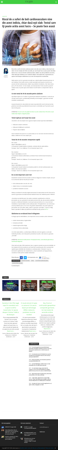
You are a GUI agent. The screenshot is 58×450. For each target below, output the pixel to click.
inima (32, 260)
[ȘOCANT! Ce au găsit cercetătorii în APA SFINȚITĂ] (22, 428)
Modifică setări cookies (25, 448)
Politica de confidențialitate (38, 448)
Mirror (46, 209)
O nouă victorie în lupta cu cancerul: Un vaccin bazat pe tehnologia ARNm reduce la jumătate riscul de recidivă (29, 309)
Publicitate (42, 431)
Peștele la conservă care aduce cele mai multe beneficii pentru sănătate (47, 285)
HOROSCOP (10, 283)
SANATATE (4, 16)
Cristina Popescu (6, 76)
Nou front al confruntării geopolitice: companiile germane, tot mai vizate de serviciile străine (47, 307)
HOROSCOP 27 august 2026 (10, 285)
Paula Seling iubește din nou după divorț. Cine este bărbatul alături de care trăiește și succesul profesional (29, 286)
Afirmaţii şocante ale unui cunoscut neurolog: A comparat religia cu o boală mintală (30, 440)
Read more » (10, 331)
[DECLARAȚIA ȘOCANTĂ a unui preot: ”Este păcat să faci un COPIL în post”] (22, 434)
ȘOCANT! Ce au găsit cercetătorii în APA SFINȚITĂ (30, 427)
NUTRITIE (44, 281)
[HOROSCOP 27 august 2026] (3, 427)
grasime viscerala (25, 260)
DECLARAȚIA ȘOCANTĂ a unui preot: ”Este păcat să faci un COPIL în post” (30, 434)
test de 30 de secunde (17, 263)
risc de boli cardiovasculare (42, 260)
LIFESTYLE (29, 281)
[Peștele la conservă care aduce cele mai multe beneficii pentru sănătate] (3, 437)
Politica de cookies (49, 448)
